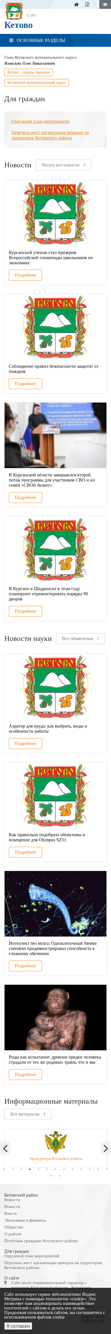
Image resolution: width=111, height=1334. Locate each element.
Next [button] (106, 1148)
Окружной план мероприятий (31, 1256)
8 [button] (64, 1169)
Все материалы (25, 1114)
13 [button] (107, 1169)
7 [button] (55, 1169)
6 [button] (47, 1169)
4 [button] (30, 1169)
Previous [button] (5, 1148)
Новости (12, 1199)
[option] (55, 1148)
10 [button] (81, 1169)
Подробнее (25, 275)
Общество (13, 1227)
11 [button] (89, 1169)
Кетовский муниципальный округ (36, 82)
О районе (13, 1234)
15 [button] (60, 1176)
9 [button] (72, 1169)
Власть (10, 1213)
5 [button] (38, 1169)
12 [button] (98, 1169)
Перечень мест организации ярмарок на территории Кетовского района (53, 1265)
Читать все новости (60, 165)
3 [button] (21, 1169)
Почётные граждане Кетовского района (41, 1240)
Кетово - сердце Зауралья (28, 72)
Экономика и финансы (25, 1220)
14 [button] (51, 1176)
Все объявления (77, 638)
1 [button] (4, 1169)
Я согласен (18, 1326)
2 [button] (13, 1169)
